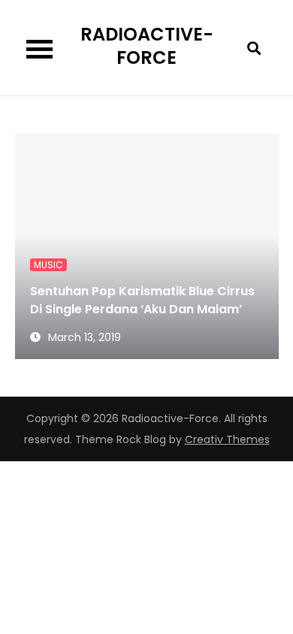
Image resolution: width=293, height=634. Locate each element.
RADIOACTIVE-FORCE (146, 46)
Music (48, 264)
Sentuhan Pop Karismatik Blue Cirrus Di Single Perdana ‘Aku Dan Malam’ (142, 300)
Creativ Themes (227, 439)
